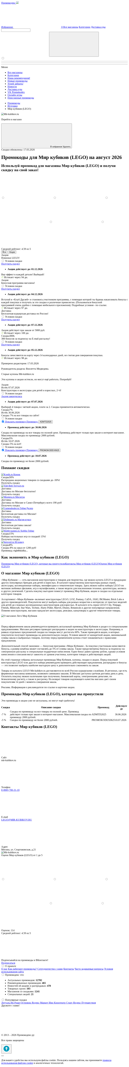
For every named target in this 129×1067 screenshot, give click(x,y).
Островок (26, 1002)
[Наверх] (6, 1049)
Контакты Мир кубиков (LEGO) (82, 563)
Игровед (19, 542)
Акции (12, 252)
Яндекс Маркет (40, 1002)
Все (4, 252)
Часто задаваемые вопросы (89, 969)
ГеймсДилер (26, 508)
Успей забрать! (15, 83)
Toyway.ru (18, 485)
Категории (84, 27)
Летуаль (6, 1002)
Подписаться (8, 963)
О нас (4, 969)
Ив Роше (16, 1002)
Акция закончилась (11, 396)
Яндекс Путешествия (84, 1002)
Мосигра (20, 497)
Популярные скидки (16, 1000)
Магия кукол (24, 519)
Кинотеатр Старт (63, 1002)
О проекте (10, 966)
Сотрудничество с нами (50, 969)
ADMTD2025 (45, 422)
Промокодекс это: (14, 975)
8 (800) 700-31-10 (10, 790)
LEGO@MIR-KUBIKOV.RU (16, 819)
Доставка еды (98, 27)
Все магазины (70, 27)
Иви (51, 1002)
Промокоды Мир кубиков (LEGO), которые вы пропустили (33, 563)
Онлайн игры (15, 95)
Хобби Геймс (27, 531)
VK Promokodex (16, 92)
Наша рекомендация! (19, 78)
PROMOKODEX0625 (49, 450)
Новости (12, 86)
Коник (16, 474)
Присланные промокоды (21, 97)
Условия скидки (13, 261)
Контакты (68, 969)
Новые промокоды (18, 81)
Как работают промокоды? (22, 969)
